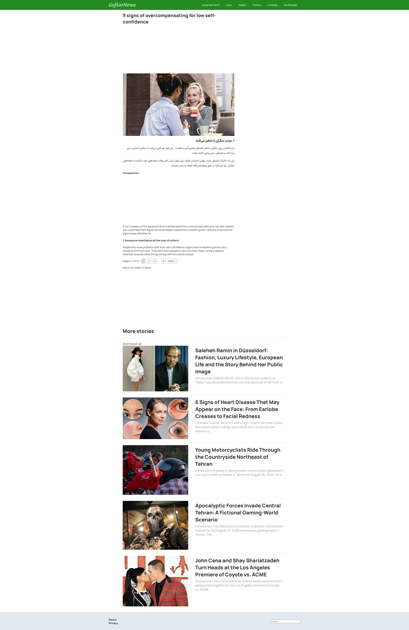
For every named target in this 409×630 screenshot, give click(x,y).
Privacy (113, 623)
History (257, 5)
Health (242, 5)
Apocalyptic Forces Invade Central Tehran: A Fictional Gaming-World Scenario (238, 512)
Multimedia (290, 5)
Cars (229, 5)
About (112, 619)
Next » (172, 261)
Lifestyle (272, 5)
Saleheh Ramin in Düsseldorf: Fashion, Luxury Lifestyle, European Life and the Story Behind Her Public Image (239, 361)
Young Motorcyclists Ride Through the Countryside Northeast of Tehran (237, 456)
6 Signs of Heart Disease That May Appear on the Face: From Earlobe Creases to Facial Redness (237, 409)
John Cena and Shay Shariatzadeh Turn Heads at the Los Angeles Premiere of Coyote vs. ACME (237, 567)
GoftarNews (122, 5)
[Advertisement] (179, 49)
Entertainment (211, 5)
